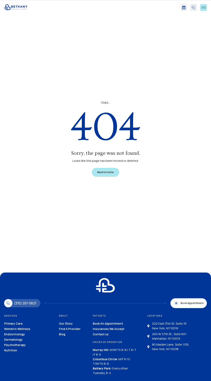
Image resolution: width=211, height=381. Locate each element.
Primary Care (13, 323)
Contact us (101, 334)
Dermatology (13, 339)
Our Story (66, 323)
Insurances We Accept (108, 329)
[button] (203, 7)
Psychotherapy (15, 345)
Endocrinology (14, 334)
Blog (62, 334)
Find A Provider (70, 329)
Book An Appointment (108, 323)
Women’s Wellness (17, 329)
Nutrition (10, 350)
